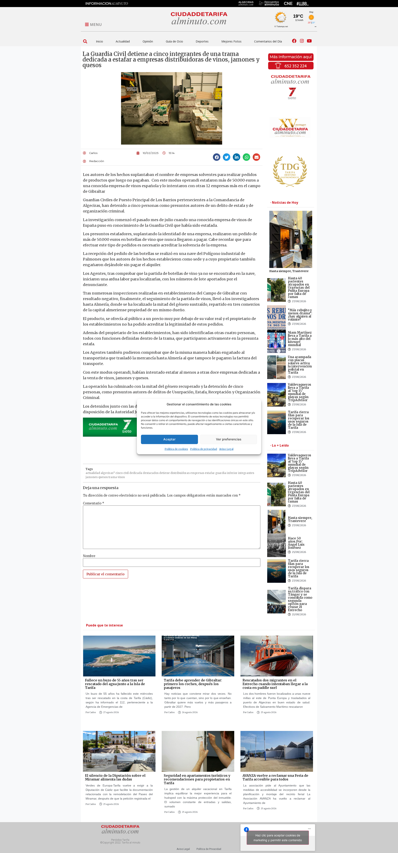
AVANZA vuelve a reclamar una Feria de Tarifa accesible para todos (275, 777)
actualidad (93, 473)
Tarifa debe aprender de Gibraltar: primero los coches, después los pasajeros (193, 683)
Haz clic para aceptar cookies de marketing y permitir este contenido (278, 838)
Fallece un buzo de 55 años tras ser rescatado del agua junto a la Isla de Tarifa (115, 683)
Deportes (202, 41)
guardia (220, 473)
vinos (121, 477)
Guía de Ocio (174, 41)
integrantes (246, 473)
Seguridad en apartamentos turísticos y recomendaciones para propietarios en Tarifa (197, 779)
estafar (210, 473)
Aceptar (169, 439)
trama (112, 477)
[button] (85, 41)
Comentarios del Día (268, 41)
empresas (197, 473)
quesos (103, 477)
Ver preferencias (228, 439)
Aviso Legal (226, 448)
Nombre (89, 555)
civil (126, 473)
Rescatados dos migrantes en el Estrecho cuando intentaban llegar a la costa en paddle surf (275, 683)
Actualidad (123, 41)
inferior (232, 473)
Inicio (99, 41)
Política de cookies (176, 448)
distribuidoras (180, 473)
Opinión (148, 41)
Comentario (93, 503)
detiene (164, 473)
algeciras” (108, 473)
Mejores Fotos (231, 41)
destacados (151, 473)
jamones (92, 477)
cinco (119, 473)
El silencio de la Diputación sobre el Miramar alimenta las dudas (115, 777)
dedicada (135, 473)
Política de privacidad (203, 448)
